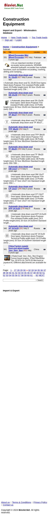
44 (22, 273)
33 (32, 270)
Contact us (8, 505)
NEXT (42, 275)
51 (43, 273)
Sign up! (9, 40)
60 (28, 275)
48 (34, 273)
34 (35, 270)
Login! (19, 40)
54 (10, 275)
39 (7, 273)
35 (38, 270)
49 (37, 273)
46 (28, 273)
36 (41, 270)
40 (10, 273)
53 (7, 275)
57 (19, 275)
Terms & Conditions (21, 502)
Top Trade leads (39, 37)
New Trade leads (19, 37)
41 (13, 273)
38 (4, 273)
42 (16, 273)
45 (25, 273)
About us (5, 502)
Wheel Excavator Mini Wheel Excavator (18, 56)
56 (16, 275)
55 (13, 275)
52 (4, 275)
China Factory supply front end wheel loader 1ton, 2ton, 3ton (18, 248)
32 (29, 270)
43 (19, 273)
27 (15, 270)
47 (31, 273)
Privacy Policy (40, 502)
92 (37, 275)
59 (25, 275)
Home (4, 37)
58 (22, 275)
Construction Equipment (24, 47)
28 (18, 270)
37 (44, 270)
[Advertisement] (25, 395)
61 (31, 275)
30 (24, 270)
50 (40, 273)
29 (21, 270)
